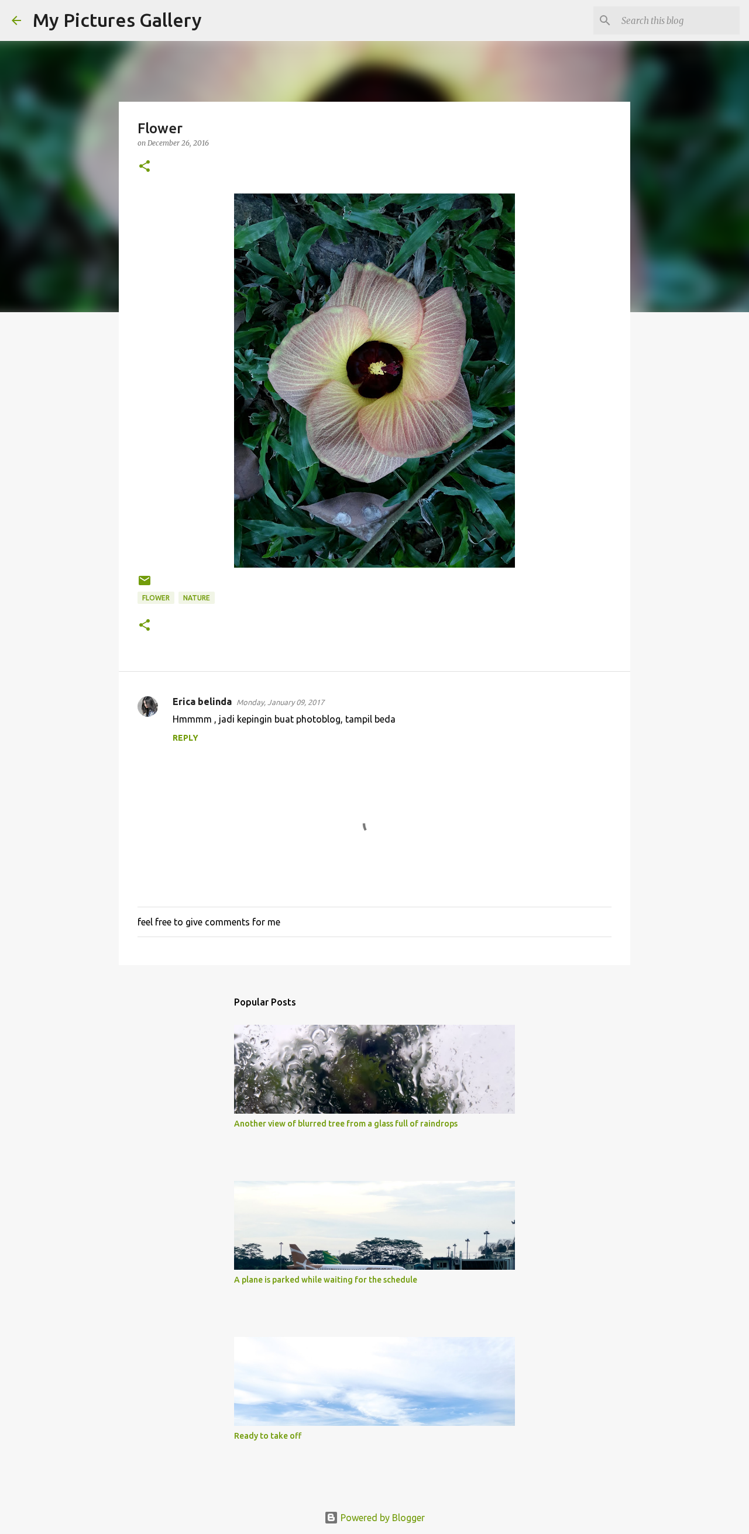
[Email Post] (145, 585)
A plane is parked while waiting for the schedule (325, 1279)
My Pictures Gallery (117, 19)
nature (196, 598)
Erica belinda (202, 701)
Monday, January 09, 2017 (280, 702)
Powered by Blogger (381, 1517)
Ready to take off (267, 1435)
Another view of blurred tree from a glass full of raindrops (346, 1123)
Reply (185, 737)
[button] (145, 167)
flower (156, 598)
